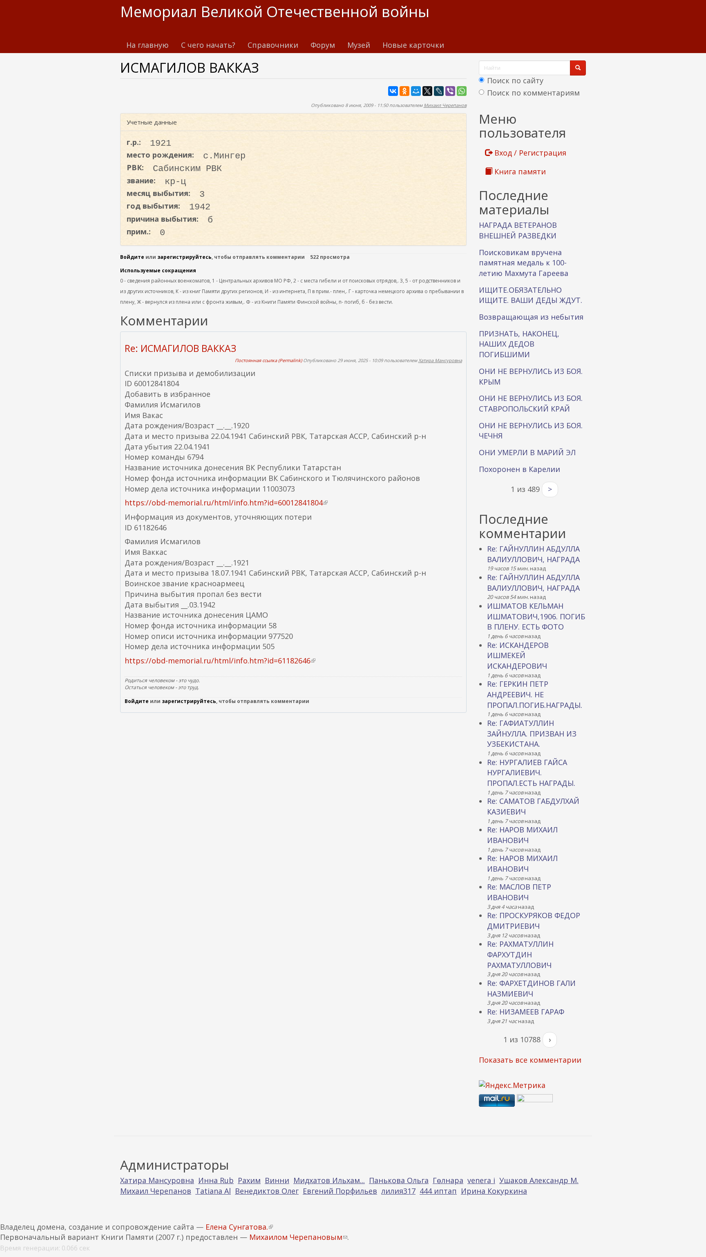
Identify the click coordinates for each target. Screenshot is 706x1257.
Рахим (249, 1180)
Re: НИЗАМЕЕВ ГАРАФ (525, 1012)
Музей (358, 45)
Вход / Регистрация (529, 153)
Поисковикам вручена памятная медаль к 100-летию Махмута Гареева (523, 262)
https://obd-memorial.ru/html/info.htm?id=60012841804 (226, 502)
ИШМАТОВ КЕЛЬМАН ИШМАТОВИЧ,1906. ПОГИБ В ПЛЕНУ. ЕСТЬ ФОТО (536, 616)
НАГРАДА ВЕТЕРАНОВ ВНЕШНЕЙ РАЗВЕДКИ (518, 230)
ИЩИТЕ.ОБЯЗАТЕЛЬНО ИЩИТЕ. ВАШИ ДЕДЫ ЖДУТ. (530, 295)
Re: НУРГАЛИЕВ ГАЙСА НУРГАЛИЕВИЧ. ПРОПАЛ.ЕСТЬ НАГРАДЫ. (531, 772)
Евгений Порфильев (340, 1191)
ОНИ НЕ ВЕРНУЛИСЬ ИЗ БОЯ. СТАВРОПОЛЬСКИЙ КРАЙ (531, 403)
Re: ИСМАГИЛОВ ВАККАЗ (180, 348)
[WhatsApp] (462, 91)
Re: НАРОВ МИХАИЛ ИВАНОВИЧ (522, 835)
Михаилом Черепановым (298, 1237)
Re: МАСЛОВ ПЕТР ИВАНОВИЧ (519, 892)
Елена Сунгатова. (239, 1227)
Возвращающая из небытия (531, 317)
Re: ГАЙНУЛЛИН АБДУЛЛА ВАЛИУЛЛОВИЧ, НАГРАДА (533, 554)
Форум (323, 45)
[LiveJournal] (439, 91)
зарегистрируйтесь (184, 257)
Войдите (132, 257)
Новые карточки (413, 45)
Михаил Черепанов (445, 105)
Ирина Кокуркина (494, 1191)
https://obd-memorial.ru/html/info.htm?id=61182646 (220, 660)
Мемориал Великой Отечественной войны (274, 12)
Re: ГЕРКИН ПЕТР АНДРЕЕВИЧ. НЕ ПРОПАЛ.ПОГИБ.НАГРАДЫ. (534, 694)
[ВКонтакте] (393, 91)
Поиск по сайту (515, 80)
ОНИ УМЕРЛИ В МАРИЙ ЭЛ (527, 452)
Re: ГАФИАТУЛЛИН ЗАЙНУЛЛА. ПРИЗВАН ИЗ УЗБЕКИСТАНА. (531, 733)
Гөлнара (448, 1180)
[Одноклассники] (404, 91)
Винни (277, 1180)
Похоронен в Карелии (519, 469)
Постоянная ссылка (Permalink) (268, 360)
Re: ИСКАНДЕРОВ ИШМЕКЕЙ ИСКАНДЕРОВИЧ (518, 655)
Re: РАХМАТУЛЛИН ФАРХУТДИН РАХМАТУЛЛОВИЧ (520, 954)
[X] (427, 91)
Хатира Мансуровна (440, 360)
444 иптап (438, 1191)
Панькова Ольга (399, 1180)
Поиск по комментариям (533, 93)
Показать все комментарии (530, 1060)
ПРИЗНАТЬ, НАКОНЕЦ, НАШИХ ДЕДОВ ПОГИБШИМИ (519, 344)
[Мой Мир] (416, 91)
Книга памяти (519, 171)
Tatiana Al (213, 1191)
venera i (481, 1180)
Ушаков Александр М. (539, 1180)
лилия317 (398, 1191)
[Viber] (450, 91)
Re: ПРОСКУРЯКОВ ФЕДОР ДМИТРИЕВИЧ (533, 920)
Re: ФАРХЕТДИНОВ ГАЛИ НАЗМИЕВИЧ (531, 988)
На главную (147, 45)
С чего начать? (208, 45)
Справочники (273, 45)
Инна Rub (216, 1180)
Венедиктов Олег (267, 1191)
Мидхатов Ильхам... (329, 1180)
